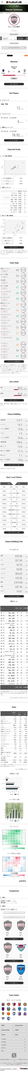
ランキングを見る (14, 140)
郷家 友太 (12, 662)
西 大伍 (12, 633)
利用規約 (2, 1059)
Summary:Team (19, 1025)
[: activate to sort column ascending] (4, 608)
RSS (26, 55)
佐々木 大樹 (11, 667)
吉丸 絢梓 (12, 618)
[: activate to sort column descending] (1, 608)
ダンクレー (12, 643)
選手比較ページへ (14, 917)
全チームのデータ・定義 (14, 464)
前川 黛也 (12, 613)
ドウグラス (12, 683)
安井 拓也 (12, 659)
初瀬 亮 (12, 630)
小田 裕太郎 (11, 681)
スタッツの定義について (21, 769)
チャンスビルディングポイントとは (18, 697)
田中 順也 (12, 678)
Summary (3, 1047)
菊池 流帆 (12, 627)
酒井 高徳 (12, 638)
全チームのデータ (14, 247)
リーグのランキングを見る (14, 596)
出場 (17, 608)
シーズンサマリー (14, 48)
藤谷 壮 (12, 646)
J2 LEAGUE (3, 1042)
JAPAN (16, 1030)
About (16, 1034)
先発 (20, 608)
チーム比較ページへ (14, 912)
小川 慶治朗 (11, 675)
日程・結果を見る (14, 84)
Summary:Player (5, 1030)
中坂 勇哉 (12, 664)
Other (2, 1050)
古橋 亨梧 (12, 673)
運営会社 (21, 1059)
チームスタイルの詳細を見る (14, 361)
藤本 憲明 (12, 670)
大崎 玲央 (12, 641)
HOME (2, 1025)
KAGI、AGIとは (14, 403)
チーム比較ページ (14, 938)
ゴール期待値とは (19, 252)
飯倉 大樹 (12, 615)
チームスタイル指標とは (7, 369)
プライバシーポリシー (13, 1059)
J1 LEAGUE (3, 1039)
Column (3, 1034)
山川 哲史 (12, 635)
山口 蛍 (12, 649)
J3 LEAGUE (3, 1044)
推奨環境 (7, 1059)
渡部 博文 (12, 621)
